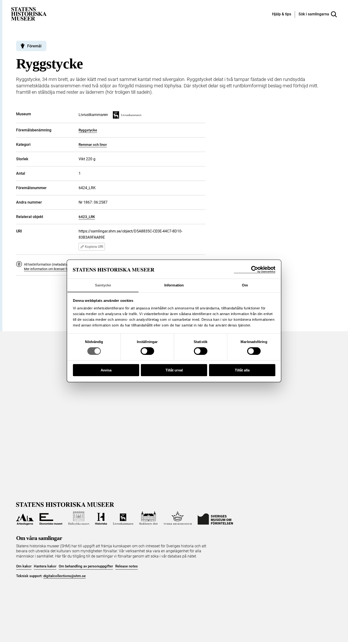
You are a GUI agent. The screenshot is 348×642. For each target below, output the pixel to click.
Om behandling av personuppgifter (86, 566)
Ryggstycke (88, 130)
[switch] (147, 351)
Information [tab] (174, 285)
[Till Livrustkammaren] (123, 518)
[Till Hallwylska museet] (78, 518)
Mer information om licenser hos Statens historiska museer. (67, 269)
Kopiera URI (94, 247)
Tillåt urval (174, 370)
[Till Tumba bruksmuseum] (178, 518)
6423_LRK (87, 217)
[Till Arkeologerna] (25, 518)
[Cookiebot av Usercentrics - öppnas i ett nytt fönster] (254, 269)
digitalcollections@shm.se (64, 576)
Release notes (126, 566)
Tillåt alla (242, 370)
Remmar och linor (93, 145)
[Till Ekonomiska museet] (51, 518)
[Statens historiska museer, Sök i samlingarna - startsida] (29, 13)
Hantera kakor (45, 566)
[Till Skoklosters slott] (148, 518)
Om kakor (23, 566)
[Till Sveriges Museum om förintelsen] (215, 518)
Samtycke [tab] (103, 285)
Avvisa (106, 370)
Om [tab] (245, 285)
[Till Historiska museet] (101, 518)
